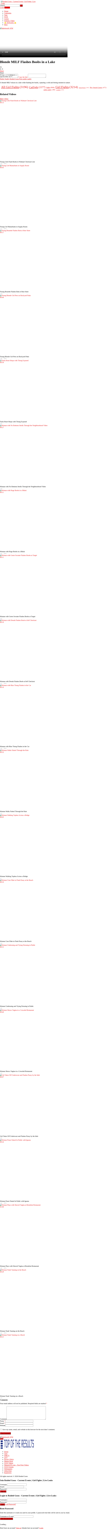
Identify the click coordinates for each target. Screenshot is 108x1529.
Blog (5, 25)
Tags (5, 15)
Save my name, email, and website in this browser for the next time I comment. (29, 1429)
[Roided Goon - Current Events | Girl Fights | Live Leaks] (19, 3)
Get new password (6, 1519)
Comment (3, 1419)
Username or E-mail (6, 1516)
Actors (6, 19)
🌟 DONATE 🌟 (10, 23)
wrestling (60, 90)
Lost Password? (10, 1504)
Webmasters (8, 1469)
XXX (6, 17)
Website (2, 1425)
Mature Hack (8, 1461)
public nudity (27, 79)
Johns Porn (8, 1471)
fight (50, 87)
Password (3, 1489)
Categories (7, 13)
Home (6, 11)
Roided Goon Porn (15, 79)
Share (2, 71)
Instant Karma (84, 87)
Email (2, 1423)
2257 (6, 1457)
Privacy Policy (9, 1459)
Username (3, 1484)
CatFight (37, 87)
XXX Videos (8, 1463)
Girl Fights (66, 87)
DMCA (6, 1455)
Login (2, 7)
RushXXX (7, 1473)
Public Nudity (4, 79)
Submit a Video (9, 21)
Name (2, 1421)
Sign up (3, 1491)
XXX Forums (9, 1467)
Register (7, 7)
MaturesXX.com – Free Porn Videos (16, 1465)
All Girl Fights (14, 87)
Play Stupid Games (98, 87)
